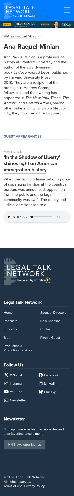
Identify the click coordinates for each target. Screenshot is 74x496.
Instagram (16, 383)
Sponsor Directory (53, 312)
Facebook (51, 375)
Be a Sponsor (50, 320)
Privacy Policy (34, 486)
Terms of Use (13, 486)
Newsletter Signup (27, 444)
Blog (7, 337)
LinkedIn (50, 383)
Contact (46, 329)
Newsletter (17, 400)
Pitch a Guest (50, 337)
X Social (15, 375)
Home (8, 312)
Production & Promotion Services (18, 348)
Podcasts (10, 320)
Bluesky (49, 392)
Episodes (10, 329)
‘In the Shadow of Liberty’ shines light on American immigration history (32, 163)
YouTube (15, 392)
